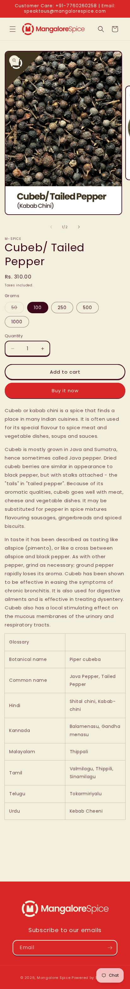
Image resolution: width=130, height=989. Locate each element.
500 (87, 307)
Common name (28, 680)
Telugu (17, 794)
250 (62, 307)
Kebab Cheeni (86, 811)
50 (17, 308)
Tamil (15, 773)
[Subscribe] (110, 947)
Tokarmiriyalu (86, 794)
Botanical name (28, 659)
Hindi (15, 705)
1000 (16, 322)
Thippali (80, 751)
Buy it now (65, 390)
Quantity (14, 336)
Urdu (14, 811)
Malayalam (22, 751)
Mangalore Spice (54, 977)
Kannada (19, 730)
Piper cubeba (86, 659)
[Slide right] (79, 227)
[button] (13, 29)
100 (38, 307)
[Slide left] (51, 227)
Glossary (19, 642)
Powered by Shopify (91, 977)
